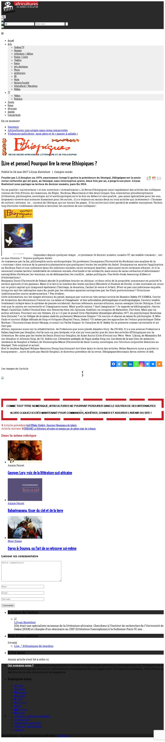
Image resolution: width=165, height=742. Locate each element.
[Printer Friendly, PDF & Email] (154, 179)
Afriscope (12, 108)
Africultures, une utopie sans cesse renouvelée (38, 130)
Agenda (11, 111)
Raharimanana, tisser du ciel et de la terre (35, 510)
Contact (19, 729)
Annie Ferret (16, 503)
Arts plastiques (21, 66)
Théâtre (17, 60)
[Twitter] (119, 364)
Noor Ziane (15, 541)
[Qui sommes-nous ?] (2, 27)
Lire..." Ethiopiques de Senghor (33, 646)
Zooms (11, 102)
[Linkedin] (130, 364)
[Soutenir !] (82, 410)
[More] (160, 364)
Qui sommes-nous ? (21, 665)
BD (15, 76)
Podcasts (18, 98)
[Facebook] (113, 364)
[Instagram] (142, 364)
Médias (17, 89)
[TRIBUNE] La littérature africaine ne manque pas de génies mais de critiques (60, 428)
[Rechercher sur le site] (3, 17)
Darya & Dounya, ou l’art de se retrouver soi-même (42, 548)
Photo (17, 69)
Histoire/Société (21, 82)
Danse (17, 63)
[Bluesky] (153, 364)
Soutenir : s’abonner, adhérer (32, 716)
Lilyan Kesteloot (25, 622)
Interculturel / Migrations (26, 86)
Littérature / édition (23, 53)
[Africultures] (19, 13)
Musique (18, 50)
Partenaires (21, 719)
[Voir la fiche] (15, 619)
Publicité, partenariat (28, 726)
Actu (10, 44)
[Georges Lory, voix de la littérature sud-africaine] (25, 462)
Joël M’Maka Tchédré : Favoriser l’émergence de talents (52, 425)
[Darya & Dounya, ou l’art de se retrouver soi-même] (25, 537)
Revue (10, 105)
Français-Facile (14, 115)
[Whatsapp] (136, 364)
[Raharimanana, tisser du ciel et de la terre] (25, 500)
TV (9, 92)
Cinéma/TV (19, 47)
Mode (16, 79)
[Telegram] (147, 364)
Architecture (19, 73)
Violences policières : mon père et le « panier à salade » (43, 133)
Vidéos (17, 95)
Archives (64, 735)
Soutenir (13, 127)
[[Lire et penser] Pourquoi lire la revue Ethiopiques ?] (40, 155)
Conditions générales (27, 723)
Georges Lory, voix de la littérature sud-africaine (40, 472)
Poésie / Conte (21, 57)
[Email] (125, 364)
